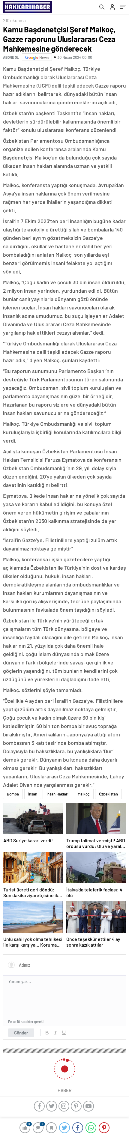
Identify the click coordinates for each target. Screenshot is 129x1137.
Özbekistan (108, 794)
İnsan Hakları (57, 794)
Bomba (13, 794)
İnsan (32, 794)
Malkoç (84, 794)
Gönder (21, 1032)
